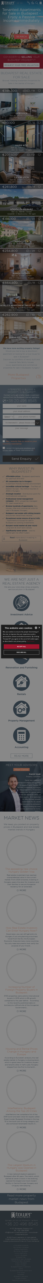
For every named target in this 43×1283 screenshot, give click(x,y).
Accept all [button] (21, 646)
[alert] (21, 641)
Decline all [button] (21, 652)
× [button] (39, 628)
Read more (31, 641)
